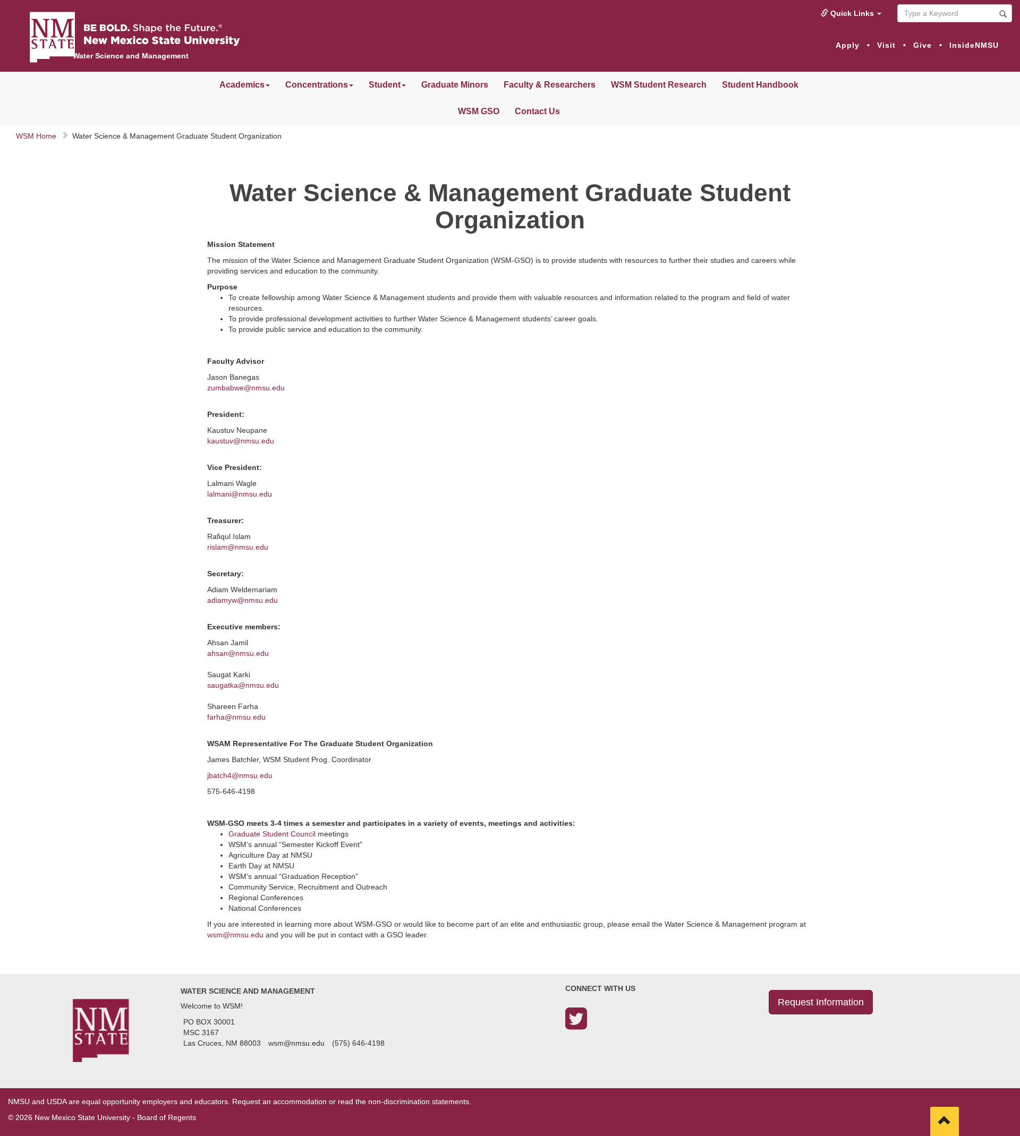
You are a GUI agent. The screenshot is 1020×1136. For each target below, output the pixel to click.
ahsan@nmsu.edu (238, 653)
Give (922, 45)
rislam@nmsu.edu (237, 547)
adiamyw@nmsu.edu (242, 600)
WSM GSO (478, 111)
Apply (848, 45)
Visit (886, 45)
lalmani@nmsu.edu (239, 494)
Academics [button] (242, 84)
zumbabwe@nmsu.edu (246, 387)
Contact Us (537, 111)
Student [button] (385, 84)
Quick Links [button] (852, 13)
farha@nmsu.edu (236, 717)
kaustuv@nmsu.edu (240, 441)
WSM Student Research (659, 84)
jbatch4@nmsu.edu (240, 775)
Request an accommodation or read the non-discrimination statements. (351, 1101)
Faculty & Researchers (550, 84)
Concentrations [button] (316, 84)
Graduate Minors (454, 84)
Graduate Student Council (272, 834)
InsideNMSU (974, 45)
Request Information (821, 1002)
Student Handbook (760, 84)
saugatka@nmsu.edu (243, 685)
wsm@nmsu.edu (235, 934)
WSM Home (36, 136)
